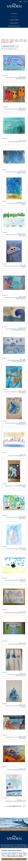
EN (26, 1)
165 (16, 806)
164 (14, 806)
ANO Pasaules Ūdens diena (14, 26)
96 (11, 48)
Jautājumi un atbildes (14, 19)
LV (22, 1)
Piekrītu (14, 859)
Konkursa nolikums (14, 23)
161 (8, 806)
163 (12, 806)
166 (18, 806)
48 (9, 48)
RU (24, 1)
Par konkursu (14, 13)
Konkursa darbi (15, 16)
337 (24, 806)
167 (20, 806)
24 (8, 48)
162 (10, 806)
